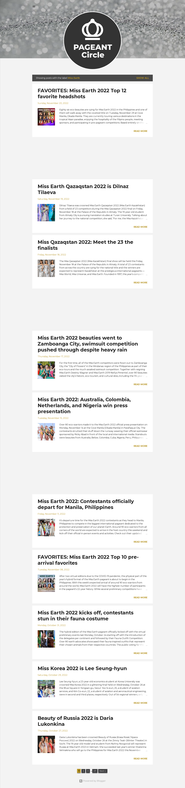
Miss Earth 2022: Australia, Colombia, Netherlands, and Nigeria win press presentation (84, 405)
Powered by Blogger (94, 781)
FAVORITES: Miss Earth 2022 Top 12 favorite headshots (82, 93)
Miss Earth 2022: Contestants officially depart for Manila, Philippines (86, 504)
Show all (142, 78)
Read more (140, 131)
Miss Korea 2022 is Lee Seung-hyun (82, 668)
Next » (103, 771)
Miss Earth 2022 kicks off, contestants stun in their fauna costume (86, 616)
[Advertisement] (92, 158)
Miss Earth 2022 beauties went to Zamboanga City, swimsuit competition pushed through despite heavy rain (88, 344)
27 (95, 771)
